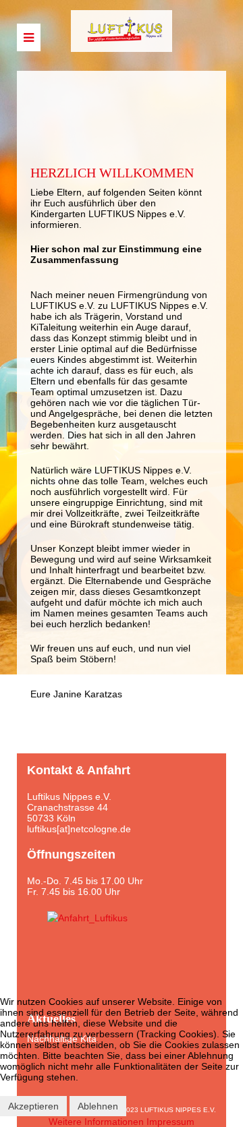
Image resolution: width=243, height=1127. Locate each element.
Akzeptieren (33, 1106)
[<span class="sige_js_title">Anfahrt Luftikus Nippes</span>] (87, 917)
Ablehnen (98, 1106)
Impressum (170, 1121)
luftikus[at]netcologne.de (79, 828)
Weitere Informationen (96, 1121)
